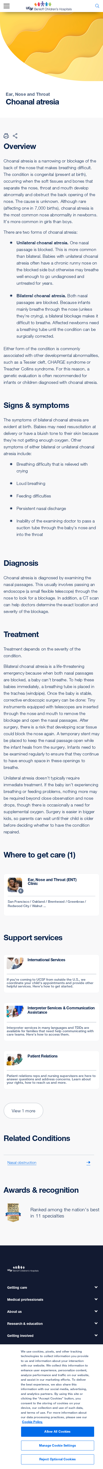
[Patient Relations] (51, 1070)
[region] (51, 1406)
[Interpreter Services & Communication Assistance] (51, 1022)
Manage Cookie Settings (57, 1445)
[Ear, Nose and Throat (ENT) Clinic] (51, 895)
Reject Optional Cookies (57, 1459)
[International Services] (51, 974)
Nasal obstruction (21, 1162)
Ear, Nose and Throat (28, 94)
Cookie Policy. (32, 1422)
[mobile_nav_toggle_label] (7, 6)
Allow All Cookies (57, 1431)
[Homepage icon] (52, 6)
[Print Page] (6, 135)
